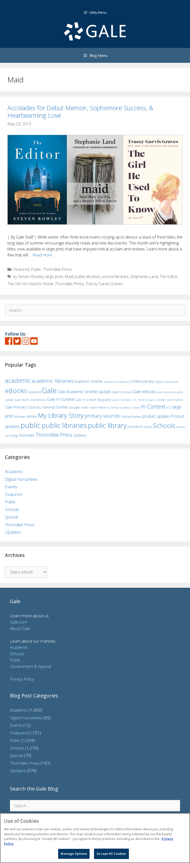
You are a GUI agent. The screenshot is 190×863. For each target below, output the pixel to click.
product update (155, 416)
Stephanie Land (144, 276)
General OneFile (55, 407)
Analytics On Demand (117, 381)
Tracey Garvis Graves (104, 283)
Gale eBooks (144, 391)
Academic (14, 471)
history (136, 407)
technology (11, 435)
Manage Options (74, 853)
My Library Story (61, 415)
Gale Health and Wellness (30, 400)
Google (74, 407)
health (85, 407)
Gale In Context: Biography (93, 400)
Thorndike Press (57, 269)
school (147, 427)
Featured (21, 269)
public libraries (87, 276)
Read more (42, 255)
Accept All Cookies (111, 853)
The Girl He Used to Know (30, 283)
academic (18, 380)
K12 (168, 407)
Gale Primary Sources (23, 407)
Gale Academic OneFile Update (84, 391)
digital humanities (166, 381)
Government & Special (30, 666)
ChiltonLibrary (142, 381)
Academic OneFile (88, 381)
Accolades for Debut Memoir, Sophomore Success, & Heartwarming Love (80, 111)
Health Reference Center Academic (110, 407)
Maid (69, 276)
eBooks (16, 390)
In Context (153, 406)
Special (11, 517)
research (134, 426)
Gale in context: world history (165, 400)
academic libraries (52, 380)
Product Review (131, 416)
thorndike (27, 435)
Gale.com (18, 622)
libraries (20, 416)
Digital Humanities (21, 479)
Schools (164, 425)
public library (107, 425)
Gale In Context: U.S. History (129, 400)
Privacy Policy (22, 679)
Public (36, 269)
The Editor (169, 276)
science (180, 427)
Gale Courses (122, 392)
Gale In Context (60, 399)
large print (54, 276)
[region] (95, 838)
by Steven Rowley (28, 276)
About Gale (20, 628)
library (32, 416)
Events (11, 486)
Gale (49, 390)
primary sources (102, 416)
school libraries (115, 276)
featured (34, 392)
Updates (80, 435)
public (31, 425)
